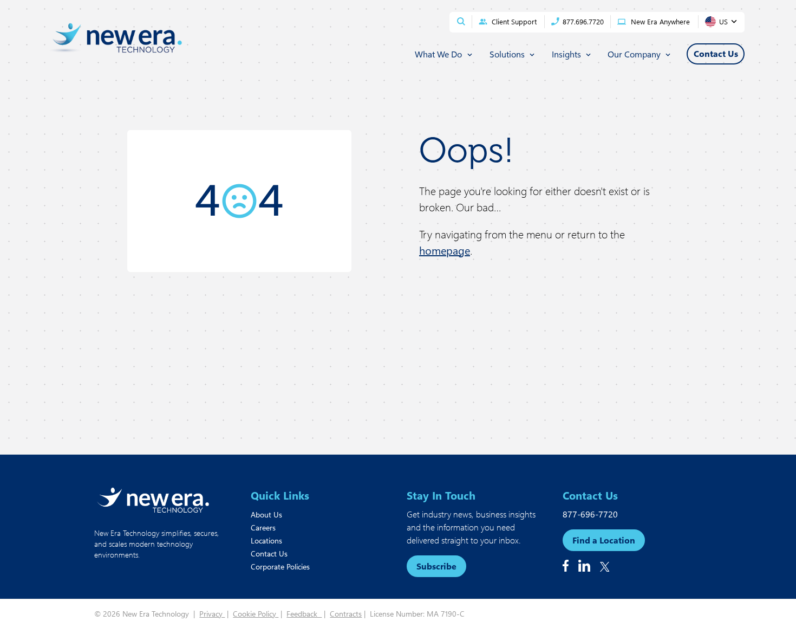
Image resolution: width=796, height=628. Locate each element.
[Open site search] (461, 21)
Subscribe (436, 566)
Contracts (346, 613)
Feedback (304, 613)
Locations (266, 540)
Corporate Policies (280, 566)
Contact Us (269, 553)
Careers (263, 527)
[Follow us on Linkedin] (584, 566)
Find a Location (603, 540)
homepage (444, 250)
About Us (266, 514)
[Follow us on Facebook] (566, 566)
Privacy (212, 613)
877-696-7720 (590, 514)
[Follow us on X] (605, 567)
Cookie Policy (255, 613)
